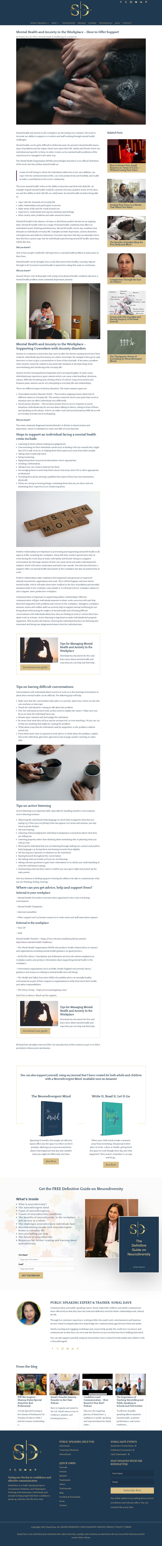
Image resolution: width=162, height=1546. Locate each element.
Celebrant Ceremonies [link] (121, 1450)
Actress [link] (92, 23)
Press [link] (61, 1501)
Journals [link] (63, 1467)
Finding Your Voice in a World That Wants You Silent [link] (125, 206)
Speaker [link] (82, 23)
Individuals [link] (64, 1445)
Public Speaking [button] (38, 23)
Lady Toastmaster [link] (119, 1454)
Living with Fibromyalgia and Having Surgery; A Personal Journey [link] (125, 319)
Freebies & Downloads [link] (69, 1497)
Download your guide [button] (35, 667)
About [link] (62, 1484)
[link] (121, 2)
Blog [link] (117, 23)
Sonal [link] (21, 36)
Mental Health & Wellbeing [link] (50, 36)
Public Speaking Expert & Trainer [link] (80, 1302)
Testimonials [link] (105, 23)
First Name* (23, 1255)
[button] (132, 1490)
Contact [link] (127, 23)
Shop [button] (54, 23)
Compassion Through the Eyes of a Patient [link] (125, 280)
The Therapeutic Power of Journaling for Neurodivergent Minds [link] (126, 358)
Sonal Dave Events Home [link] (122, 1445)
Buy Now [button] (51, 1161)
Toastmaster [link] (68, 23)
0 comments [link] (71, 36)
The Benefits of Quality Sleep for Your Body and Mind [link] (126, 243)
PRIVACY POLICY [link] (115, 1527)
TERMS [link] (127, 1527)
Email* (21, 1264)
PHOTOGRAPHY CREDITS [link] (93, 1527)
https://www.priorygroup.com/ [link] (52, 990)
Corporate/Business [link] (68, 1450)
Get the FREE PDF (31, 1275)
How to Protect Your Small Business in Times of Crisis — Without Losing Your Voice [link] (125, 167)
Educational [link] (65, 1454)
